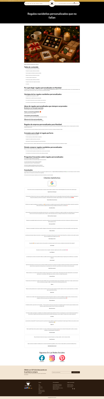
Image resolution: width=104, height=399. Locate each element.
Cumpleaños (40, 3)
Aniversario (37, 3)
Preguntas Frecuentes (42, 390)
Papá (32, 3)
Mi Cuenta (40, 393)
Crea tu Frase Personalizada (62, 3)
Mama (30, 3)
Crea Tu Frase (40, 386)
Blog (72, 3)
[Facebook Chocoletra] (42, 361)
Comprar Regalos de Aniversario (57, 384)
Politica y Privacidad (70, 386)
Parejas (28, 3)
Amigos (34, 3)
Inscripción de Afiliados (42, 391)
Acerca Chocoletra (68, 3)
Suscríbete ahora (76, 372)
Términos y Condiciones (70, 385)
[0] (74, 3)
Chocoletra (26, 129)
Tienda (26, 3)
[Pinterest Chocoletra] (62, 361)
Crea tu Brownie (45, 143)
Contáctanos (40, 392)
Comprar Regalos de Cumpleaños (57, 385)
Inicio (39, 384)
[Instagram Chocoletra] (52, 361)
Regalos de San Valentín (56, 386)
